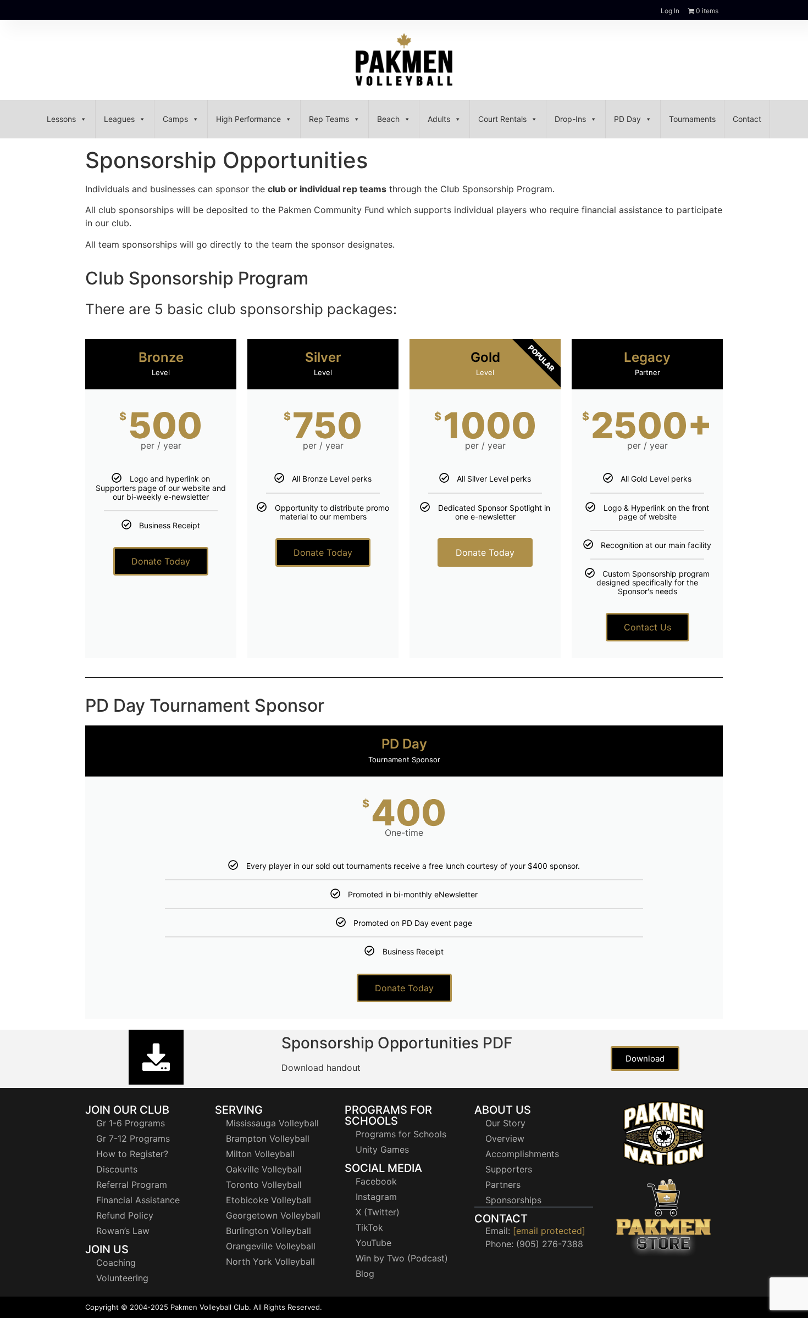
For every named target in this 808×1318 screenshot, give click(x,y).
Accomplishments (522, 1153)
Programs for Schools (401, 1134)
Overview (504, 1138)
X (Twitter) (378, 1212)
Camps (175, 119)
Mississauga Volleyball (272, 1123)
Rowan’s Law (123, 1230)
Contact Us (647, 627)
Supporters (508, 1169)
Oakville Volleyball (264, 1169)
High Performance (248, 119)
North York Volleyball (270, 1261)
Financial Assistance (138, 1199)
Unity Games (382, 1149)
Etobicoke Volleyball (268, 1199)
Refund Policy (124, 1215)
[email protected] (549, 1230)
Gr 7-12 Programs (133, 1138)
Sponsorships (513, 1199)
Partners (503, 1184)
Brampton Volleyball (267, 1138)
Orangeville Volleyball (271, 1246)
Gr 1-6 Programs (130, 1123)
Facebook (376, 1181)
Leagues (119, 119)
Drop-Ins (570, 119)
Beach (388, 119)
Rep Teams (329, 119)
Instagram (376, 1196)
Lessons (61, 119)
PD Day (627, 119)
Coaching (116, 1262)
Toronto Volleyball (264, 1184)
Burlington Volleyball (268, 1230)
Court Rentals (502, 119)
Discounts (116, 1169)
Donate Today (160, 561)
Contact (747, 119)
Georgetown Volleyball (273, 1215)
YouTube (373, 1242)
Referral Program (131, 1184)
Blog (365, 1273)
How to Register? (132, 1153)
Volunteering (122, 1277)
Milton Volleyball (260, 1153)
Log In (670, 11)
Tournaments (692, 119)
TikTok (369, 1227)
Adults (439, 119)
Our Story (505, 1123)
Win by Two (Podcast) (402, 1258)
